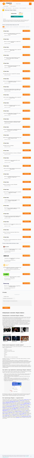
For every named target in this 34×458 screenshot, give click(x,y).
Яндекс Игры (7, 415)
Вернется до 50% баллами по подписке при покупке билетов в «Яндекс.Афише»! (12, 168)
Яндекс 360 (14, 405)
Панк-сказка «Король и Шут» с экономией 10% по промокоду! (11, 73)
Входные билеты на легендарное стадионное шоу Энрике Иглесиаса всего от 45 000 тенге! (12, 208)
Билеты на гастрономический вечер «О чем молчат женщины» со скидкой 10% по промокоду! (12, 81)
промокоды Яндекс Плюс (6, 409)
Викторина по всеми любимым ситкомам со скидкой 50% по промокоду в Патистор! (12, 286)
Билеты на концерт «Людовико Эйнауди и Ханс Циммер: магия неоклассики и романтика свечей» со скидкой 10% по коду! (12, 89)
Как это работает (13, 6)
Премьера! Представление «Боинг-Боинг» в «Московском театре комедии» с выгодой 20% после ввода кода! (12, 267)
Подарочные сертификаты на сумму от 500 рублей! (10, 184)
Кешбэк (4, 28)
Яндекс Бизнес (4, 410)
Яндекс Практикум (26, 403)
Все (3, 26)
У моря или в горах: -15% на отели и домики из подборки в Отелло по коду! (12, 277)
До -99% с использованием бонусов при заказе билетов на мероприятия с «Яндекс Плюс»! (12, 176)
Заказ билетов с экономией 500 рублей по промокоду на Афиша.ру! (12, 258)
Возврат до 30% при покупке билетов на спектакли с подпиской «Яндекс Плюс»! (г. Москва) (12, 192)
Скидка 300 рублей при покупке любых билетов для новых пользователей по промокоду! (12, 66)
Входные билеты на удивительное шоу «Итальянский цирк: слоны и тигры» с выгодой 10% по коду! (12, 137)
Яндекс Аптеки (26, 399)
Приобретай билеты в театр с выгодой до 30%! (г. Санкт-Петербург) (12, 160)
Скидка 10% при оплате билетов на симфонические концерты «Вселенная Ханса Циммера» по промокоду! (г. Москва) (12, 121)
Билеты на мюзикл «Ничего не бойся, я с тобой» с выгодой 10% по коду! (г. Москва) (12, 97)
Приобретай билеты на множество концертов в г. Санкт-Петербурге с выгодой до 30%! (12, 200)
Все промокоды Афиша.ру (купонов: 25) (9, 260)
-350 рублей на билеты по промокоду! (8, 145)
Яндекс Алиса (22, 400)
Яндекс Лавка (22, 404)
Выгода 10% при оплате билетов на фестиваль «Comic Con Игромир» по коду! (12, 105)
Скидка (11, 26)
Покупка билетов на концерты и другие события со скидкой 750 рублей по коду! (12, 50)
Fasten (27, 410)
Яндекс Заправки (5, 413)
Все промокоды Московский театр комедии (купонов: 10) (12, 269)
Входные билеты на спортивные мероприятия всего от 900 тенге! (12, 239)
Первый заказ (16, 26)
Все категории (6, 6)
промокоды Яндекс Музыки (14, 401)
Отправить (6, 307)
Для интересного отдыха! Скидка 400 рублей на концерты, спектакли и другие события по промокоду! (12, 58)
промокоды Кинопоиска (25, 416)
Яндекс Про (24, 413)
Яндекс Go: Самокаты (18, 411)
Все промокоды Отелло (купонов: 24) (9, 278)
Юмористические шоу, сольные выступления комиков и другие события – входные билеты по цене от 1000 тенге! (12, 216)
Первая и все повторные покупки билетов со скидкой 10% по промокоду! (12, 42)
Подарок (27, 26)
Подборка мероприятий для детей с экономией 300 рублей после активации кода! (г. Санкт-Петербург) (12, 129)
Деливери (17, 417)
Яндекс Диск (10, 412)
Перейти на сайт (16, 16)
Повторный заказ (22, 26)
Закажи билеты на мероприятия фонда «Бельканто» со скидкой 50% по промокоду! (12, 249)
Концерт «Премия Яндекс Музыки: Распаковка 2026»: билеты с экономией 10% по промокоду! (12, 113)
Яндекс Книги (22, 407)
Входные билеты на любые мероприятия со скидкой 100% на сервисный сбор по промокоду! (12, 33)
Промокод (7, 26)
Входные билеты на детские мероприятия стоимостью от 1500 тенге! (12, 224)
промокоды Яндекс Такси (10, 406)
